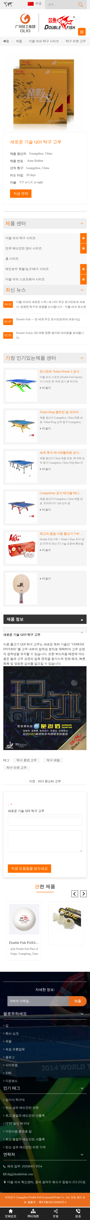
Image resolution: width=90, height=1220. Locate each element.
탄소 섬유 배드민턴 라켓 (22, 1107)
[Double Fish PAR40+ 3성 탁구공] (24, 919)
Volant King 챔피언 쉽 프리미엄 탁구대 (62, 412)
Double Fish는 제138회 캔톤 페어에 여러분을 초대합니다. (50, 335)
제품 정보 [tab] (15, 619)
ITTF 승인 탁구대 (17, 1123)
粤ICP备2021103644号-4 (52, 1202)
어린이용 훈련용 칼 (18, 1131)
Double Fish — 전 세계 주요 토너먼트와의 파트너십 (48, 319)
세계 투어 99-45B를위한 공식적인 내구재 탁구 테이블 (62, 452)
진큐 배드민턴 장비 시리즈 (23, 248)
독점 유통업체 (15, 1049)
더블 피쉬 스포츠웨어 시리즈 (25, 279)
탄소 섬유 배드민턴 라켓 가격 (25, 1147)
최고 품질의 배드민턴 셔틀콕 (25, 1115)
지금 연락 (20, 193)
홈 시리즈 (12, 258)
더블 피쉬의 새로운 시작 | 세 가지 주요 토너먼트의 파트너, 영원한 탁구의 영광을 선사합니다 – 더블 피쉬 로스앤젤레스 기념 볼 (51, 304)
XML (8, 1073)
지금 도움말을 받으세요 (29, 868)
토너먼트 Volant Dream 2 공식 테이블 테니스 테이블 (62, 371)
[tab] (45, 629)
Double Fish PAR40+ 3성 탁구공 (24, 943)
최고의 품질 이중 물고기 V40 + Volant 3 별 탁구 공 (62, 533)
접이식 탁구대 (15, 1099)
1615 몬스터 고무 (49, 781)
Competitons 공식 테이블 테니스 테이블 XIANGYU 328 (62, 493)
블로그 (10, 1057)
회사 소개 (12, 1033)
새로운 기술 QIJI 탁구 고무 (26, 811)
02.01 (8, 335)
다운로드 (11, 1081)
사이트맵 (11, 1065)
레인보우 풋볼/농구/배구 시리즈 (27, 269)
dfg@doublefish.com (20, 1174)
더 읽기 (46, 387)
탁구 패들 (53, 760)
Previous (74, 894)
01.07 (8, 321)
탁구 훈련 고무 (27, 760)
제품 (8, 1041)
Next (83, 894)
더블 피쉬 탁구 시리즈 (20, 238)
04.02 (8, 304)
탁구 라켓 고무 (17, 767)
